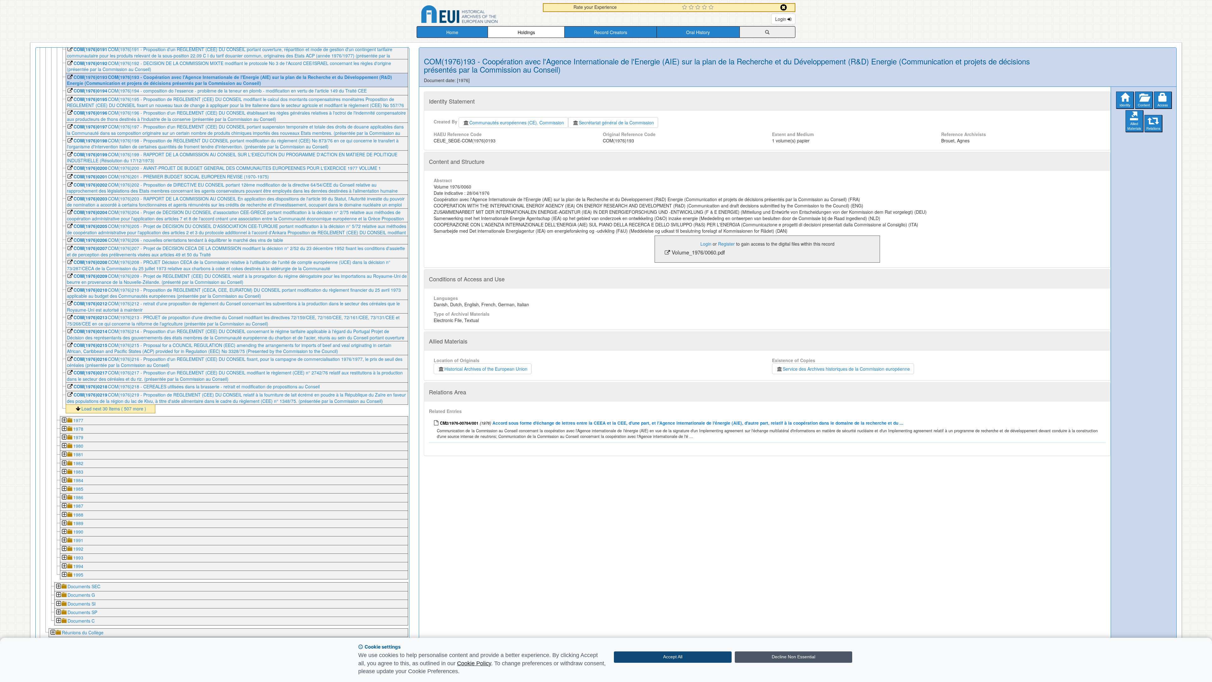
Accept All (672, 656)
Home (452, 32)
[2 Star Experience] (692, 7)
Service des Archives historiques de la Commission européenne (846, 369)
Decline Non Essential (793, 656)
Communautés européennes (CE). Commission (516, 122)
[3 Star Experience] (698, 7)
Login (781, 19)
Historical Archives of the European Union (485, 369)
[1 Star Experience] (685, 7)
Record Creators (610, 32)
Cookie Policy (474, 663)
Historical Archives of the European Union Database (477, 15)
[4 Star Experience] (705, 7)
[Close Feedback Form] (783, 7)
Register (726, 244)
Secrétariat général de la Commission (616, 122)
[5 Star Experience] (712, 7)
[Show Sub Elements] (64, 420)
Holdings (526, 32)
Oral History (698, 32)
